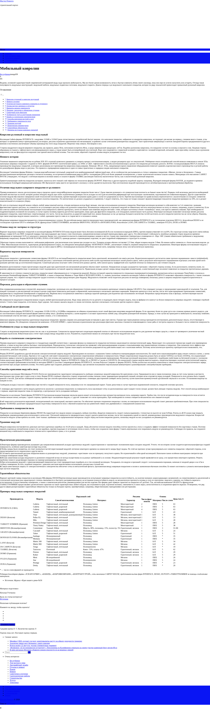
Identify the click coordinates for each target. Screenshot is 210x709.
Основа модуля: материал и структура (20, 106)
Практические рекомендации (18, 126)
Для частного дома (12, 56)
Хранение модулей (14, 123)
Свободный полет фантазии (17, 112)
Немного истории (13, 101)
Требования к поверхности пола (19, 121)
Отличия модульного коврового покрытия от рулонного (27, 104)
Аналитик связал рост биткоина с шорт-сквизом (30, 643)
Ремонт (13, 672)
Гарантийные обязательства (17, 128)
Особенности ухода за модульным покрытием (23, 115)
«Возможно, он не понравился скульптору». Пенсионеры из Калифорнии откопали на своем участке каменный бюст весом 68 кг (63, 648)
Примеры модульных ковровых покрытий (22, 130)
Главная (8, 54)
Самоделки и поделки (19, 674)
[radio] (107, 611)
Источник (4, 599)
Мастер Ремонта (6, 1)
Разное (7, 62)
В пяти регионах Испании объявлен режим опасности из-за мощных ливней (41, 650)
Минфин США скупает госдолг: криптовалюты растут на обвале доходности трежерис (46, 641)
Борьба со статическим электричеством (21, 117)
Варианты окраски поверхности (18, 108)
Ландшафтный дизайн (19, 665)
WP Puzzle (11, 704)
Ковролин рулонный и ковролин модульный (23, 99)
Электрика (14, 682)
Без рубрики (5, 74)
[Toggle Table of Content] (2, 95)
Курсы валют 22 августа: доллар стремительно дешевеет (33, 645)
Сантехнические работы (20, 676)
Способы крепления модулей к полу (20, 119)
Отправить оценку (7, 624)
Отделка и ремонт (12, 58)
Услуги (13, 680)
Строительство (11, 60)
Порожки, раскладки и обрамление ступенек (23, 110)
